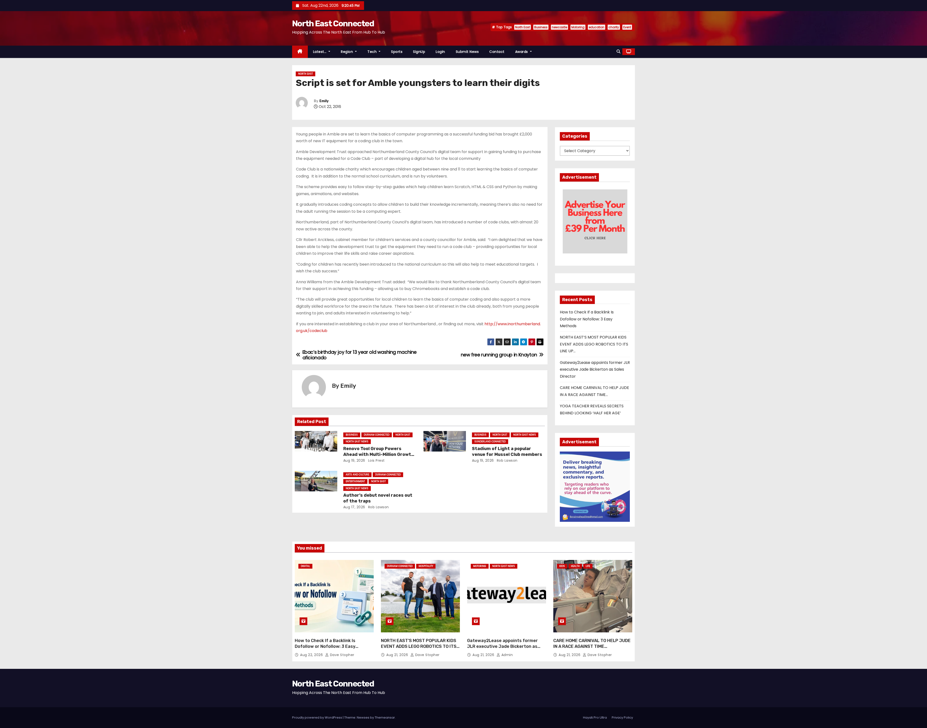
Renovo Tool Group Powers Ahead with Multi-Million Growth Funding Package (378, 454)
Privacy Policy (622, 717)
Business (541, 27)
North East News (357, 441)
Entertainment (355, 481)
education (596, 27)
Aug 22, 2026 (312, 654)
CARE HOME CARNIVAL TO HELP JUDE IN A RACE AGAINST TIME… (592, 643)
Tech (372, 51)
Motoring (577, 27)
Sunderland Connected (490, 441)
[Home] (300, 52)
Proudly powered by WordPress (317, 717)
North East (522, 27)
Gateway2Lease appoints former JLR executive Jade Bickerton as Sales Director (595, 369)
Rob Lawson (507, 460)
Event (627, 27)
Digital (305, 566)
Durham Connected (376, 435)
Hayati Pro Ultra (595, 717)
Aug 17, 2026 (354, 507)
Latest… (320, 51)
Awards (522, 51)
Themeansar (385, 717)
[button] (618, 51)
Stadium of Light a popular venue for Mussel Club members (507, 451)
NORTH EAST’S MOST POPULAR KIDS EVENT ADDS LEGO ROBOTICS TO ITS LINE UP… (594, 344)
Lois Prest (376, 460)
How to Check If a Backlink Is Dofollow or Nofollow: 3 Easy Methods (587, 319)
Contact (497, 51)
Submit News (467, 51)
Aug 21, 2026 (397, 654)
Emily (324, 101)
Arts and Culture (357, 474)
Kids (562, 566)
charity (614, 27)
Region (347, 51)
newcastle (559, 27)
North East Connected (333, 23)
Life (588, 566)
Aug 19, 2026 (354, 460)
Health (575, 566)
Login (440, 51)
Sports (396, 51)
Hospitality (426, 566)
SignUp (419, 51)
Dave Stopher (341, 654)
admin (506, 654)
